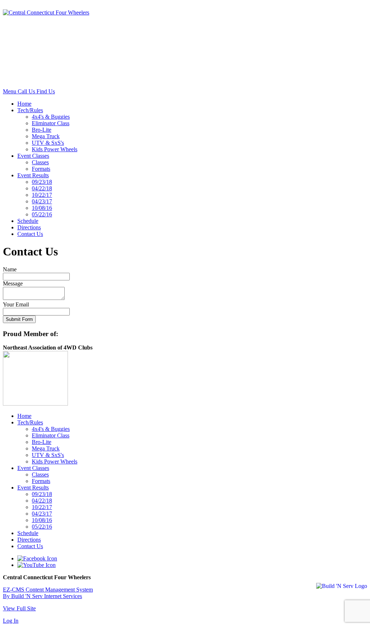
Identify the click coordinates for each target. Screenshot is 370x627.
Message (13, 283)
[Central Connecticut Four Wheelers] (46, 12)
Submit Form (19, 319)
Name (10, 269)
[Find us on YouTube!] (36, 565)
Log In (10, 621)
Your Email (16, 304)
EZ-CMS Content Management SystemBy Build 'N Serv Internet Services (48, 592)
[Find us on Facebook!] (37, 558)
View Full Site (19, 608)
